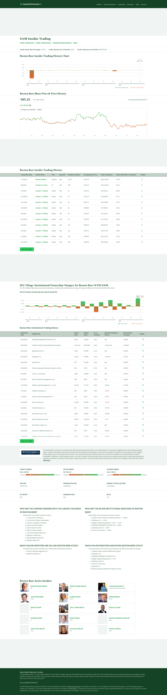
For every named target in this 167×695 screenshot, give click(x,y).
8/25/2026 (24, 340)
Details (143, 175)
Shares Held (76, 334)
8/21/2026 (24, 362)
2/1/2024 (23, 231)
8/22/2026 (24, 351)
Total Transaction (107, 175)
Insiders (99, 4)
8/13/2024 (24, 219)
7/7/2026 (23, 391)
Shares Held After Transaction (126, 175)
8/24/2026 (24, 345)
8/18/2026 (24, 368)
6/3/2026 (23, 408)
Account (143, 4)
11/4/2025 (24, 179)
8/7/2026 (23, 374)
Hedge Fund (36, 334)
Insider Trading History (43, 43)
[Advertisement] (72, 22)
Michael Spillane (40, 179)
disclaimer (73, 689)
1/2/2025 (23, 191)
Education (130, 4)
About (75, 43)
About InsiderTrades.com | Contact (31, 672)
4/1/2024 (23, 225)
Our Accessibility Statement (29, 682)
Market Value (86, 334)
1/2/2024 (23, 236)
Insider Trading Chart (27, 43)
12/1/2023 (24, 242)
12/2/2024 (24, 197)
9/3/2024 (23, 214)
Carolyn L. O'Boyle (41, 191)
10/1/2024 (24, 208)
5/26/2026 (24, 414)
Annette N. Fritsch (41, 185)
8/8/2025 (23, 185)
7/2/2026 (23, 397)
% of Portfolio (97, 334)
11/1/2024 (24, 202)
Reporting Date (24, 334)
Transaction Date (26, 175)
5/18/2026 (24, 431)
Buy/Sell (62, 175)
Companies (121, 4)
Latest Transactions (110, 4)
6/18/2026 (24, 402)
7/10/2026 (24, 385)
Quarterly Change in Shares (111, 334)
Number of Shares (74, 175)
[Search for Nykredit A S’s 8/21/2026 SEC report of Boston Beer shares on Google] (143, 363)
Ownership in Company (127, 334)
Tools (137, 4)
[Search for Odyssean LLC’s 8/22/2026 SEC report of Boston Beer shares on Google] (143, 357)
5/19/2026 (24, 419)
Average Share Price (90, 175)
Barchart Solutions (74, 687)
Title (53, 175)
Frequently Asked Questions (62, 43)
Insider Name (39, 175)
